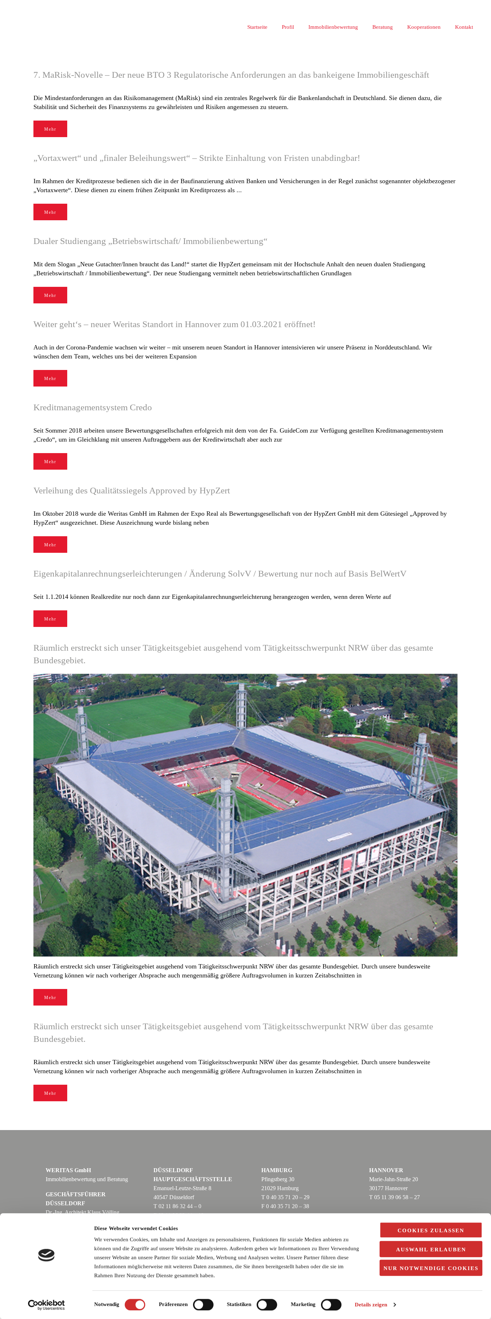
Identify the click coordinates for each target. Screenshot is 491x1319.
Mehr (50, 129)
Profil (288, 27)
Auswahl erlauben (431, 1249)
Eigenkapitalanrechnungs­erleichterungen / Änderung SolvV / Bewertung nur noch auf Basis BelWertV (220, 573)
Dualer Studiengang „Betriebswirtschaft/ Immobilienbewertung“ (150, 241)
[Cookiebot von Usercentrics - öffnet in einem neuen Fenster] (46, 1305)
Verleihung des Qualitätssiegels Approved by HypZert (131, 490)
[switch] (203, 1304)
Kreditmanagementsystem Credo (92, 407)
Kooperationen (424, 27)
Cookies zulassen (431, 1230)
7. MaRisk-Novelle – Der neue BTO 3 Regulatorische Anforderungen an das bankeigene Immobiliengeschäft (231, 75)
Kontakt (464, 27)
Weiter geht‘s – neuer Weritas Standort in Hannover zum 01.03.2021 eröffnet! (174, 324)
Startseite (257, 27)
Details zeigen (371, 1305)
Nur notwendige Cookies (431, 1268)
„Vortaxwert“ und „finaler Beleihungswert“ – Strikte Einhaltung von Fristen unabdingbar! (196, 158)
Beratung (382, 27)
